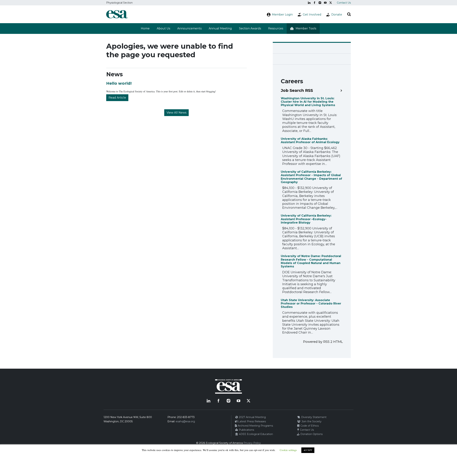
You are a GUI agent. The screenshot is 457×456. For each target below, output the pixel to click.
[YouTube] (325, 2)
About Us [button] (163, 28)
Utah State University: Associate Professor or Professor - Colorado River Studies (311, 303)
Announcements (189, 28)
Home (145, 28)
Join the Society (311, 421)
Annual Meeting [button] (220, 28)
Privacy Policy (252, 443)
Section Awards (250, 28)
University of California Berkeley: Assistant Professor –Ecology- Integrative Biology (306, 219)
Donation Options (311, 434)
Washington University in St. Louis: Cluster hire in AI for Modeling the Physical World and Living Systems (308, 102)
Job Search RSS (297, 90)
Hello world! (119, 83)
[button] (303, 28)
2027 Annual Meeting (252, 417)
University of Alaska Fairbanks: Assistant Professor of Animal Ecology (310, 140)
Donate (336, 14)
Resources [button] (275, 28)
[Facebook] (314, 2)
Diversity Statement (313, 417)
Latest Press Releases (251, 421)
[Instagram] (320, 2)
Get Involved (312, 14)
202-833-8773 (186, 417)
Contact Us (344, 2)
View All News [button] (176, 112)
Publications (246, 429)
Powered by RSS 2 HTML (323, 342)
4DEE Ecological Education (255, 434)
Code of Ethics (309, 425)
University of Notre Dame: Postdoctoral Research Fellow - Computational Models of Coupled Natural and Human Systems (311, 261)
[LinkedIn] (309, 2)
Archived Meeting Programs (255, 425)
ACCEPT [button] (307, 450)
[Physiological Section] (117, 14)
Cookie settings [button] (288, 450)
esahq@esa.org (185, 421)
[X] (330, 2)
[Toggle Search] (349, 14)
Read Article (117, 97)
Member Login (282, 14)
